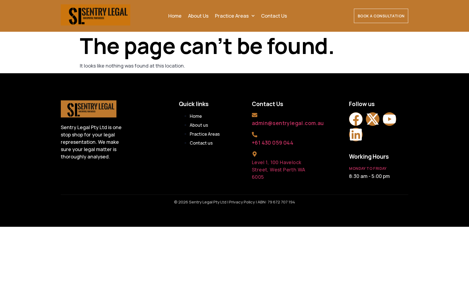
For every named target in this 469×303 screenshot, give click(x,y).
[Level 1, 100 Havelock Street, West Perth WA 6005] (254, 154)
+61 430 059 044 (272, 142)
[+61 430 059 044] (254, 134)
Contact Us (274, 15)
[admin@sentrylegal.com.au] (254, 115)
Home (175, 15)
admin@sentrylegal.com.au (288, 123)
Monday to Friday (367, 168)
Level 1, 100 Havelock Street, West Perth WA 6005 (278, 169)
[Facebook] (356, 119)
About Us (198, 15)
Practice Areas (232, 15)
